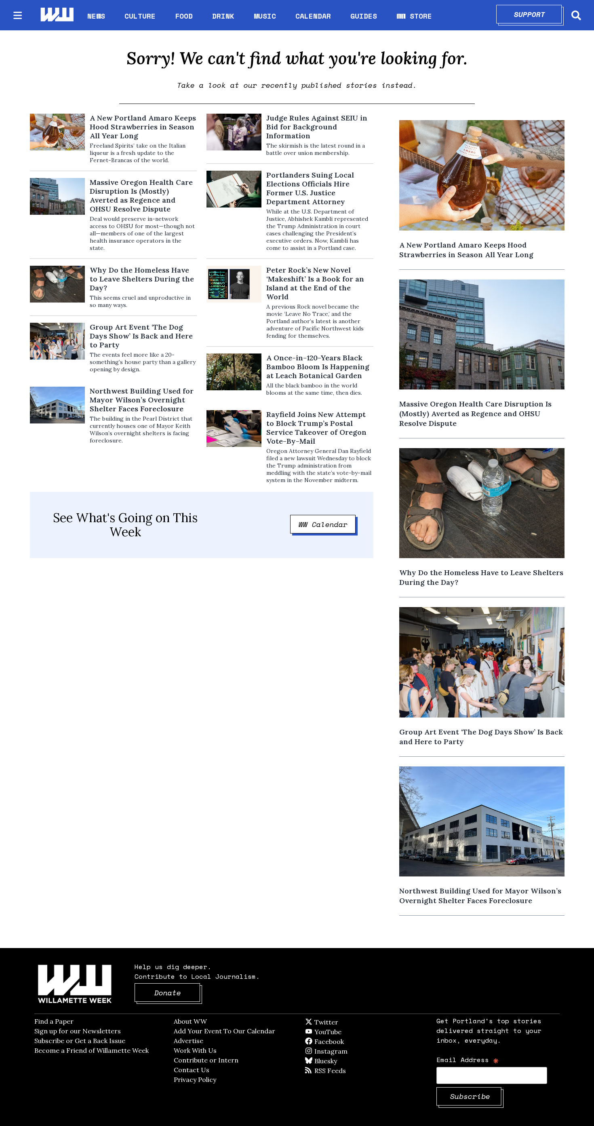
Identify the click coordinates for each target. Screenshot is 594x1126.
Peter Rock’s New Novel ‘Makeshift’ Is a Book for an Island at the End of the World (315, 283)
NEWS (96, 16)
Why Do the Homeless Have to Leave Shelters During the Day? (142, 279)
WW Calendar (327, 524)
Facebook (352, 1041)
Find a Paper (54, 1021)
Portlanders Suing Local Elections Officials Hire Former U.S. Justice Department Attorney (310, 188)
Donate (177, 992)
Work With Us (195, 1050)
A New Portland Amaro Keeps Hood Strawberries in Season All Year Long (143, 127)
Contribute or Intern (206, 1060)
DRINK (223, 16)
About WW (190, 1021)
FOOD (184, 16)
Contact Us (191, 1070)
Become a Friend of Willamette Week (91, 1050)
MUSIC (265, 16)
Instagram (347, 1051)
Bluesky (337, 1061)
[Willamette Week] (57, 15)
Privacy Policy (195, 1079)
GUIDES (363, 16)
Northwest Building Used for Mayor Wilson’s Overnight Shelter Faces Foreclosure (142, 400)
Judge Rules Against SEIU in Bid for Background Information (316, 127)
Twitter (345, 1022)
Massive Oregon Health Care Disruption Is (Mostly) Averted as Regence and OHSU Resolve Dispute (141, 196)
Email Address (467, 1059)
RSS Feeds (343, 1071)
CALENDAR (313, 16)
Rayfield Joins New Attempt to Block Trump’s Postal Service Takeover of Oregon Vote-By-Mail (316, 428)
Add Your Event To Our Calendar (224, 1031)
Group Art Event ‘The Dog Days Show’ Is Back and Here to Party (141, 336)
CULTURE (140, 16)
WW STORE (414, 16)
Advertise (188, 1041)
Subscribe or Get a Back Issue (79, 1041)
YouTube (341, 1032)
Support (538, 14)
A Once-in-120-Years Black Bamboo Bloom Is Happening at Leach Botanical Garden (317, 366)
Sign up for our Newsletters (77, 1031)
